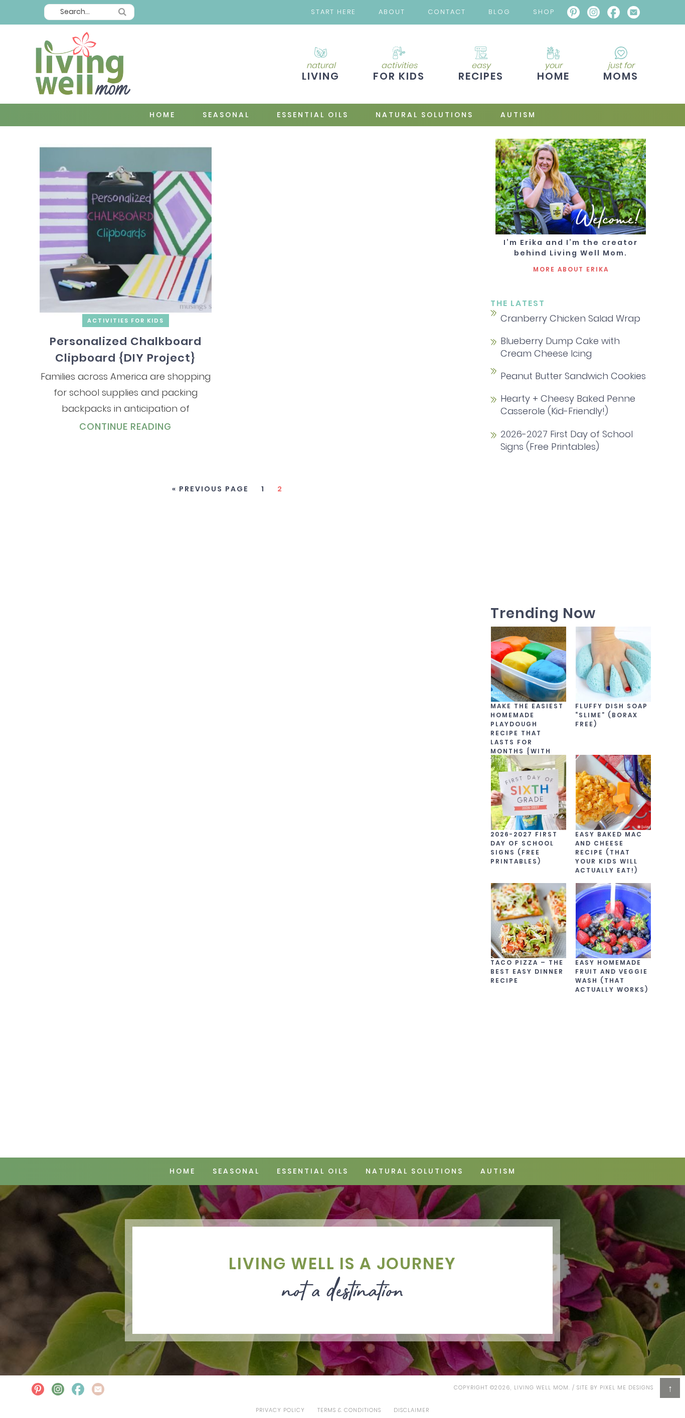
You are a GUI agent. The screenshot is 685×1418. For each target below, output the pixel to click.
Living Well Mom (82, 64)
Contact (447, 12)
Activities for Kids (125, 321)
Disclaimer (411, 1410)
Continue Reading (125, 426)
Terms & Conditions (349, 1410)
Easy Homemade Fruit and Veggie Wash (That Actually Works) (611, 976)
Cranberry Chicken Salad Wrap (570, 318)
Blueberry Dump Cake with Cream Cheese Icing (560, 347)
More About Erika (571, 269)
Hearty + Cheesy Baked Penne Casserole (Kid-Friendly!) (567, 404)
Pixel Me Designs (626, 1387)
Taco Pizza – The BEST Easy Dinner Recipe (527, 971)
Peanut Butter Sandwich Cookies (573, 376)
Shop (544, 12)
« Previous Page (210, 489)
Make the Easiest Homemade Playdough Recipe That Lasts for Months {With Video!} (527, 733)
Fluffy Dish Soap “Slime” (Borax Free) (611, 715)
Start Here (333, 12)
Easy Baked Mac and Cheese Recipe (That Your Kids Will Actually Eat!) (608, 852)
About (392, 12)
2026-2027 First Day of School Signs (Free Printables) (566, 440)
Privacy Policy (280, 1410)
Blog (499, 12)
